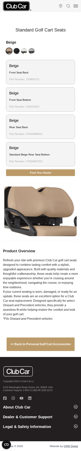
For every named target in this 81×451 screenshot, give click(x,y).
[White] (24, 51)
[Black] (17, 51)
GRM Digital (71, 446)
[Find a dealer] (60, 6)
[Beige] (9, 51)
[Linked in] (30, 398)
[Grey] (32, 51)
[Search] (68, 6)
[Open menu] (75, 6)
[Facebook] (5, 398)
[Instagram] (13, 398)
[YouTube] (21, 398)
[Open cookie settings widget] (6, 444)
